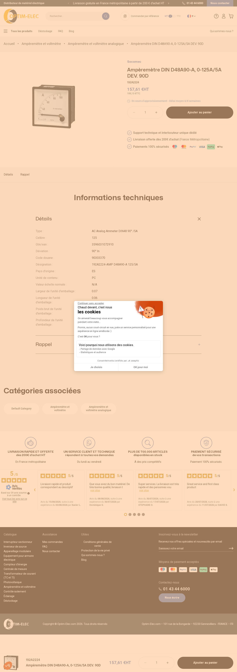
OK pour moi (140, 367)
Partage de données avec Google (98, 349)
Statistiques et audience (93, 352)
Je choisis (96, 367)
